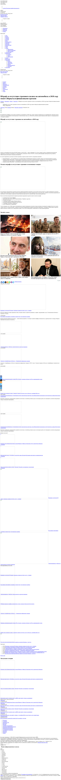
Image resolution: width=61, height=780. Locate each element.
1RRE (1, 775)
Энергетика (10, 63)
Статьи (6, 48)
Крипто (9, 64)
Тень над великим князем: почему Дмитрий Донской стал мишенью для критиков (17, 688)
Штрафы (9, 107)
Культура (7, 39)
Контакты (5, 723)
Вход (1, 14)
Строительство (8, 52)
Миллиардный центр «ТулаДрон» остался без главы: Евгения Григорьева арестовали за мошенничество (21, 679)
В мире (4, 31)
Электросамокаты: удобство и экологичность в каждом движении (13, 346)
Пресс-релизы (10, 51)
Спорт (6, 47)
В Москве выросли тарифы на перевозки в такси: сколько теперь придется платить (22, 649)
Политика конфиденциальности (9, 726)
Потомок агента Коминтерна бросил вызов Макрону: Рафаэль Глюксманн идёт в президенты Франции (21, 669)
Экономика (5, 28)
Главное (4, 81)
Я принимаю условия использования (10, 773)
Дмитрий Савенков (18, 107)
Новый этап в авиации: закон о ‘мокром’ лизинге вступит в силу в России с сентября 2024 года (19, 393)
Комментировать (18, 281)
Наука (6, 40)
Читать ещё (2, 655)
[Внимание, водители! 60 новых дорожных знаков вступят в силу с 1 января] (23, 309)
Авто (6, 35)
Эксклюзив (7, 67)
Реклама (4, 724)
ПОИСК (4, 25)
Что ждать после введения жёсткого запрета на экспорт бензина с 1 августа (20, 653)
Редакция (5, 720)
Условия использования (8, 725)
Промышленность (11, 65)
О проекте (5, 721)
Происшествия (8, 45)
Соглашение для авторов (8, 729)
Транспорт (10, 62)
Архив (4, 733)
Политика (5, 30)
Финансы (9, 66)
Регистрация (5, 14)
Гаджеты (9, 54)
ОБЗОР (4, 23)
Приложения (10, 56)
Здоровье (7, 38)
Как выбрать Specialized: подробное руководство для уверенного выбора (15, 316)
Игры (9, 55)
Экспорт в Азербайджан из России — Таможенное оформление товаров (15, 361)
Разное (6, 46)
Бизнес (9, 61)
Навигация (5, 0)
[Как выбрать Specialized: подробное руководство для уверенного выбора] (10, 332)
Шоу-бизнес (7, 58)
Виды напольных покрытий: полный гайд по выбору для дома (13, 718)
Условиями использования (26, 774)
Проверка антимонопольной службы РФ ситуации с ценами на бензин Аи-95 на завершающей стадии (21, 379)
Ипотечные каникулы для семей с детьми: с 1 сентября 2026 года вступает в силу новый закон (19, 715)
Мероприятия (10, 49)
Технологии (7, 53)
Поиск (4, 3)
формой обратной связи (43, 742)
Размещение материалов (8, 727)
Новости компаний (11, 50)
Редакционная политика (8, 728)
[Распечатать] (1, 112)
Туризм (6, 57)
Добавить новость (4, 16)
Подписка (5, 731)
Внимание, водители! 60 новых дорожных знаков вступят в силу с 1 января (15, 310)
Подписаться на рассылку (5, 778)
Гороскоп (7, 37)
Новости (2, 749)
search (2, 744)
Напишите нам (6, 722)
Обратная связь (3, 15)
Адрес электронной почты (6, 777)
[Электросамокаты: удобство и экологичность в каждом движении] (10, 345)
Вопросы (5, 732)
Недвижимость (8, 41)
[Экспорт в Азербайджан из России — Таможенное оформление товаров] (10, 359)
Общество (5, 29)
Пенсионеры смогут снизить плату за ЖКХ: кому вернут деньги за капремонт (16, 698)
